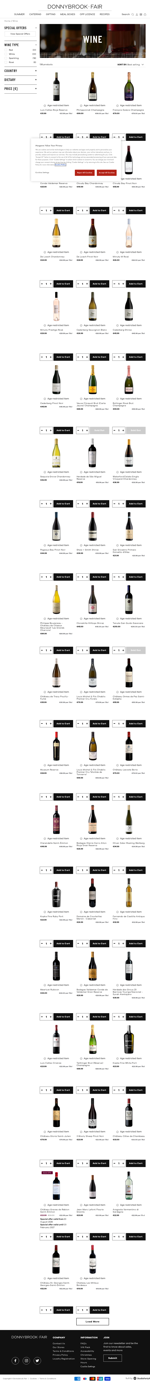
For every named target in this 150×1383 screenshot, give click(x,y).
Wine (15, 21)
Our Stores (58, 1347)
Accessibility (87, 1351)
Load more (93, 1321)
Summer (19, 14)
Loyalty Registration (64, 1358)
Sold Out (99, 430)
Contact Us (59, 1343)
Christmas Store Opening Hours (88, 1359)
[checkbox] (20, 34)
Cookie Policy (60, 165)
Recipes (105, 14)
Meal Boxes (67, 14)
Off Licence (87, 14)
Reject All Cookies (84, 172)
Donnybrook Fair (20, 1379)
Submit (112, 1358)
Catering (35, 14)
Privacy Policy (60, 1355)
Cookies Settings (42, 172)
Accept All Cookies (107, 172)
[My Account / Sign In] (137, 14)
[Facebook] (15, 1360)
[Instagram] (26, 1360)
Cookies (33, 1379)
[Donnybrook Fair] (75, 7)
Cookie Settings (88, 1366)
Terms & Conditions (63, 1351)
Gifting (51, 14)
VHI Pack (85, 1347)
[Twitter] (37, 1360)
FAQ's (83, 1343)
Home (7, 21)
